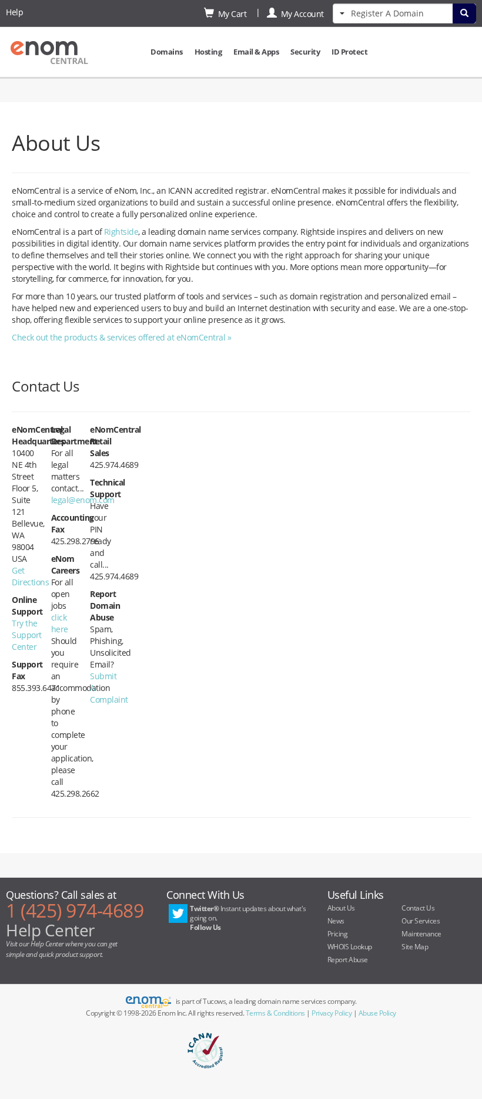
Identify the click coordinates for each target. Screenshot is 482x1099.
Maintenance (421, 934)
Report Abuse (347, 960)
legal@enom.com (83, 499)
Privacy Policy (332, 1013)
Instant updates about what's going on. (248, 918)
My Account (300, 13)
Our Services (420, 921)
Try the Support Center (27, 635)
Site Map (414, 947)
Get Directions (30, 576)
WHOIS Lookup (349, 947)
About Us (341, 908)
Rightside (121, 231)
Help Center (50, 930)
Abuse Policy (377, 1013)
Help (14, 12)
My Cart (230, 13)
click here (59, 623)
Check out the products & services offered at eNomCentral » (121, 337)
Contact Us (417, 908)
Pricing (337, 934)
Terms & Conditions (275, 1013)
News (335, 921)
